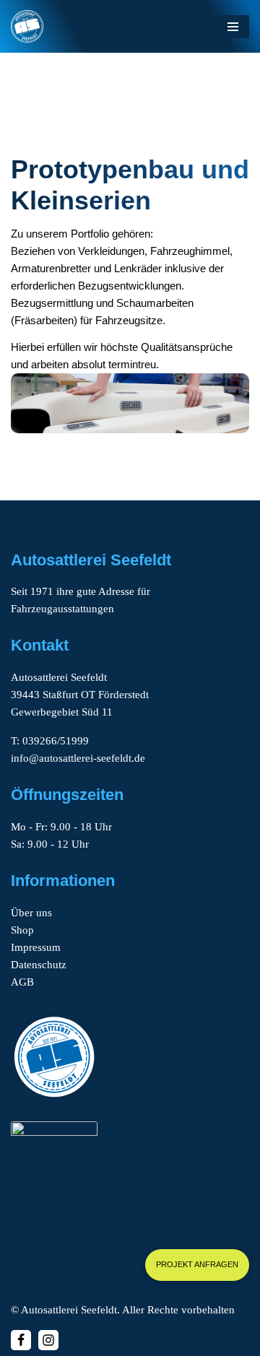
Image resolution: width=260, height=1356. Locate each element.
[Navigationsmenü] (233, 26)
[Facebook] (21, 1340)
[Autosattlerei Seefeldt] (27, 26)
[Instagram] (48, 1340)
